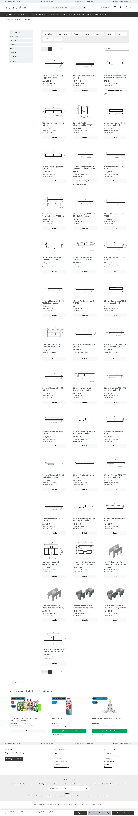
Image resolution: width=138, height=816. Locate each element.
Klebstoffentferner (60, 718)
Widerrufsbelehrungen (61, 767)
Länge (98, 34)
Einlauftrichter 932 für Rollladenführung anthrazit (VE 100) (115, 607)
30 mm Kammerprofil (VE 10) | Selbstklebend (53, 258)
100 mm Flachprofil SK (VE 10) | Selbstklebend (53, 77)
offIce (12, 49)
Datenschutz (58, 764)
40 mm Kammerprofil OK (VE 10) (84, 345)
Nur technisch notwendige (99, 813)
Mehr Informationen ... (12, 814)
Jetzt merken (111, 94)
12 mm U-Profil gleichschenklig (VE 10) (83, 124)
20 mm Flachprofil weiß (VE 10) (114, 168)
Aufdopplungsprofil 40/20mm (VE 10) (50, 563)
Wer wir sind (108, 753)
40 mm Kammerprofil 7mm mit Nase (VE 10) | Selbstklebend (52, 345)
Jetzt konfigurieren (115, 90)
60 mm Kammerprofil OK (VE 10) (115, 433)
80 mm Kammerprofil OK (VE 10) (115, 520)
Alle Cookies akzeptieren (123, 813)
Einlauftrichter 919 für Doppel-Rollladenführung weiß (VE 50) (53, 607)
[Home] (6, 14)
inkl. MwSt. (105, 8)
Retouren (107, 764)
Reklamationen (109, 761)
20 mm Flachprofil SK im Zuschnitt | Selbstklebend (84, 168)
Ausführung (62, 34)
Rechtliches (60, 750)
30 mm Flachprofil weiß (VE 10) (114, 215)
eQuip (12, 44)
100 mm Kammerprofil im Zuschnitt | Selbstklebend (115, 77)
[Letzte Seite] (61, 49)
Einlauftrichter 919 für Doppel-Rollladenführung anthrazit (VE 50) (115, 563)
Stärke (120, 34)
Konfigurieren (80, 813)
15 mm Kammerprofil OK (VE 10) (53, 168)
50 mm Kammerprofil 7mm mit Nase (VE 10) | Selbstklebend (83, 389)
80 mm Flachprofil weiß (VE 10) (52, 520)
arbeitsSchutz (15, 32)
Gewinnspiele (58, 759)
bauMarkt (13, 40)
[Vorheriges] (8, 714)
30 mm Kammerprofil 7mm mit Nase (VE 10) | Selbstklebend (83, 258)
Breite (86, 34)
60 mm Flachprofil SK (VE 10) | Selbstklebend (115, 389)
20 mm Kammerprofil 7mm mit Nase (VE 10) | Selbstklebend (52, 215)
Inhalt (46, 39)
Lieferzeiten (107, 759)
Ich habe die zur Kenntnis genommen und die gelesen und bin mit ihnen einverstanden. (70, 796)
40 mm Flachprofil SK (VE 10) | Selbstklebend (53, 302)
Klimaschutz (108, 767)
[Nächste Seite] (58, 49)
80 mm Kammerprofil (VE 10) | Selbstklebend (84, 520)
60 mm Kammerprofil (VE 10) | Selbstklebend (84, 433)
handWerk (14, 53)
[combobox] (60, 7)
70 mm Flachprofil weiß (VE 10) (83, 476)
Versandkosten (64, 804)
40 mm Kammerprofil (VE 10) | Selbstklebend (115, 302)
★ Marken (14, 61)
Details (54, 90)
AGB (55, 756)
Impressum (58, 753)
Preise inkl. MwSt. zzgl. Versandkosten (49, 84)
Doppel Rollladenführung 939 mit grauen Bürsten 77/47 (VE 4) (84, 563)
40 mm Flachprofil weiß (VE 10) (83, 302)
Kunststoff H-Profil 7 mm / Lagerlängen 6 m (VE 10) (53, 650)
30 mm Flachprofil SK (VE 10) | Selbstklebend (84, 215)
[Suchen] (84, 7)
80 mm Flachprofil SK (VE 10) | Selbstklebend (115, 476)
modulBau (14, 57)
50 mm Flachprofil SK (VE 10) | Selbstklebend (115, 345)
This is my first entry (16, 682)
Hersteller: (48, 34)
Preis (57, 39)
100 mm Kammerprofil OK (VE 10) (53, 124)
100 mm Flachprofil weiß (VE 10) (83, 77)
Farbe (76, 34)
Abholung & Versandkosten (112, 756)
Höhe (109, 34)
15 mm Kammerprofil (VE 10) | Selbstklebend (115, 124)
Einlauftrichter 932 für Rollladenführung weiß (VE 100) (84, 607)
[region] (69, 714)
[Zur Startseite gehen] (15, 7)
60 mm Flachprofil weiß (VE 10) (52, 433)
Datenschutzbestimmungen (47, 796)
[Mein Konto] (120, 7)
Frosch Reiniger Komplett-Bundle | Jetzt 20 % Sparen (26, 719)
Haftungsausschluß (60, 761)
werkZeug (14, 36)
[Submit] (86, 788)
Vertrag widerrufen (13, 759)
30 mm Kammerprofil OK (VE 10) (115, 258)
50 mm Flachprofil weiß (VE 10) (52, 389)
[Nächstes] (129, 714)
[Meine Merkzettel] (114, 7)
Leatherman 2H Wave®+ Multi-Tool (107, 718)
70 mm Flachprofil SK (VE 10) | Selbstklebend (53, 476)
